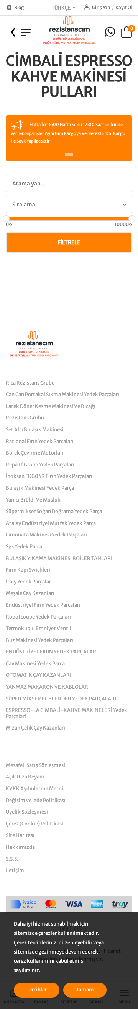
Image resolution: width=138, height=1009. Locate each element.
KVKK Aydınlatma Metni (34, 788)
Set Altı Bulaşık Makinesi (35, 429)
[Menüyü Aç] (26, 32)
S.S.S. (12, 859)
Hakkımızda (20, 847)
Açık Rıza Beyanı (25, 776)
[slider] (6, 218)
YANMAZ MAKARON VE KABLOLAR (47, 687)
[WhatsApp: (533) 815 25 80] (110, 32)
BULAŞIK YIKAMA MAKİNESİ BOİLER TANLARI (59, 558)
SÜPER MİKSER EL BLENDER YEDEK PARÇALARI (61, 698)
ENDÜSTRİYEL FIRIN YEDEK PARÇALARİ (52, 651)
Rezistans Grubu (25, 417)
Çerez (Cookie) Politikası (34, 824)
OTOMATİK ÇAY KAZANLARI (38, 675)
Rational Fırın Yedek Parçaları (40, 441)
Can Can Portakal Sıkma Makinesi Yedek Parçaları (62, 394)
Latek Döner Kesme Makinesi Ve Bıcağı (50, 406)
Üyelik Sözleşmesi (27, 812)
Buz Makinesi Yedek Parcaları (39, 640)
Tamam (85, 989)
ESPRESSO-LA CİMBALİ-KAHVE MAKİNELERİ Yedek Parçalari (66, 713)
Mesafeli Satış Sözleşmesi (35, 765)
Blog (19, 7)
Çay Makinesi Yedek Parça (35, 663)
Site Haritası (20, 835)
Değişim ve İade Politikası (36, 800)
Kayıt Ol (123, 7)
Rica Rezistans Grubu (30, 383)
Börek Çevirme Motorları (35, 453)
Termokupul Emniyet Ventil (38, 628)
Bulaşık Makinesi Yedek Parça (40, 488)
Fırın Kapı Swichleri (28, 570)
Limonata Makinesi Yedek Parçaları (46, 534)
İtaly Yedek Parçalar (28, 581)
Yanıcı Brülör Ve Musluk (33, 500)
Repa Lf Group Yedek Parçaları (40, 464)
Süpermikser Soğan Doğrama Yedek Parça (54, 511)
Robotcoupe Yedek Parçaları (38, 617)
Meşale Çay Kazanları (30, 593)
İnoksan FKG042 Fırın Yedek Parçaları (49, 476)
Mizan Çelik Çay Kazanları (35, 728)
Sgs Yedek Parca (24, 546)
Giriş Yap (101, 7)
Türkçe (61, 8)
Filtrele (69, 242)
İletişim (15, 870)
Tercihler (36, 989)
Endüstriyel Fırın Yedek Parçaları (43, 605)
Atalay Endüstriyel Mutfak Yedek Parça (51, 523)
